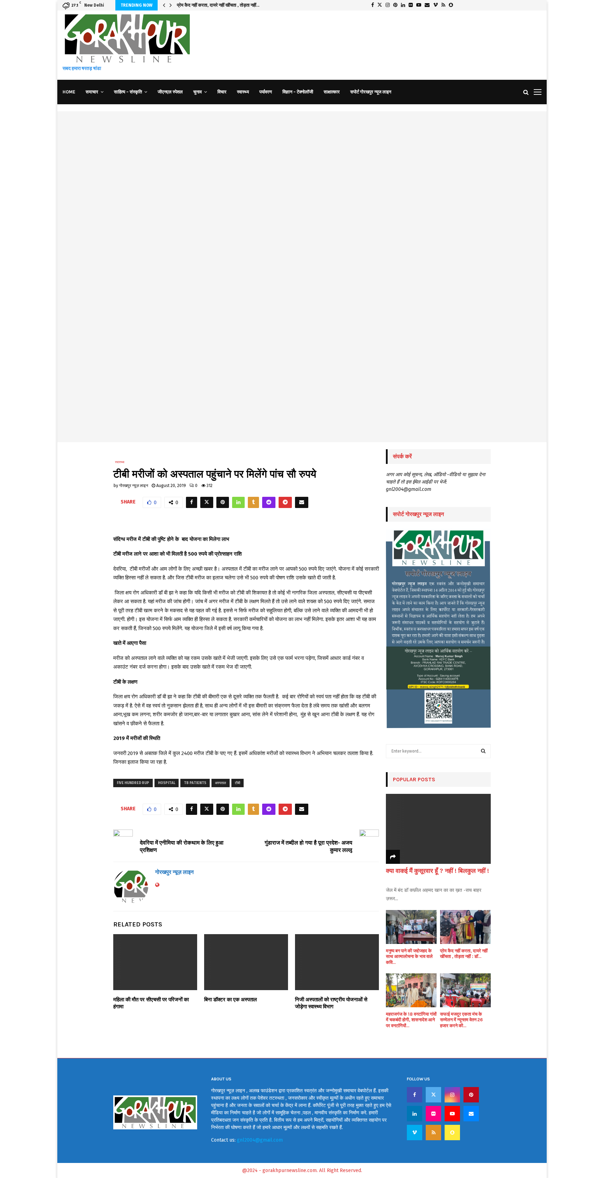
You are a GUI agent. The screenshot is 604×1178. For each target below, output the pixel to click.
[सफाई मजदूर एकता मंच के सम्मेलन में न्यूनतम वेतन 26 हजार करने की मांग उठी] (465, 990)
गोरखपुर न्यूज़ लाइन (133, 485)
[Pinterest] (471, 1094)
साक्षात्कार (332, 91)
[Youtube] (452, 1113)
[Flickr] (433, 1113)
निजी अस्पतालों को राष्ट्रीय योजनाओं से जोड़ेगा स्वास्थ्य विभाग (331, 1003)
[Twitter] (433, 1094)
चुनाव (197, 91)
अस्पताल (220, 783)
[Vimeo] (414, 1132)
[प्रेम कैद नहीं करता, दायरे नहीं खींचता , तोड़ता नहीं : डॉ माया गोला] (465, 927)
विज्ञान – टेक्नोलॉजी (297, 91)
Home (69, 91)
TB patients (195, 783)
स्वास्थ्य (243, 91)
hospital (166, 783)
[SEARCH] (483, 751)
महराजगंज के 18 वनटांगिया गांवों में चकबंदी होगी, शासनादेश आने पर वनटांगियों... (411, 1020)
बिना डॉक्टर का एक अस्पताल (230, 999)
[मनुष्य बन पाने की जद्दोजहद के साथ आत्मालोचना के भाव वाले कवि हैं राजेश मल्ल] (411, 927)
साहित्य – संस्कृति (128, 91)
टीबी (237, 783)
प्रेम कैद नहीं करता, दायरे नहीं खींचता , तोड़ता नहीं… (218, 5)
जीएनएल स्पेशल (170, 91)
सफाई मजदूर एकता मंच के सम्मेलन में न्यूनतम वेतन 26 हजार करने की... (461, 1020)
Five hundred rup (133, 783)
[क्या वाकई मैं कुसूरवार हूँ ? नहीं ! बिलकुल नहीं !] (438, 829)
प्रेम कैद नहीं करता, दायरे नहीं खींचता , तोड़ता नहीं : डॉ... (464, 953)
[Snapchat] (452, 1132)
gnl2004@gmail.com (260, 1140)
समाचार (92, 91)
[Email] (471, 1113)
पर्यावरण (265, 91)
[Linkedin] (414, 1113)
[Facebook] (414, 1094)
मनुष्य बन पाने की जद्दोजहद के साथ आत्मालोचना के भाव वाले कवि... (409, 956)
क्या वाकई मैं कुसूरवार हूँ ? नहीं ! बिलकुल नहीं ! (437, 871)
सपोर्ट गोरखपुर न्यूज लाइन (370, 91)
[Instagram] (452, 1094)
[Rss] (433, 1132)
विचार (221, 91)
